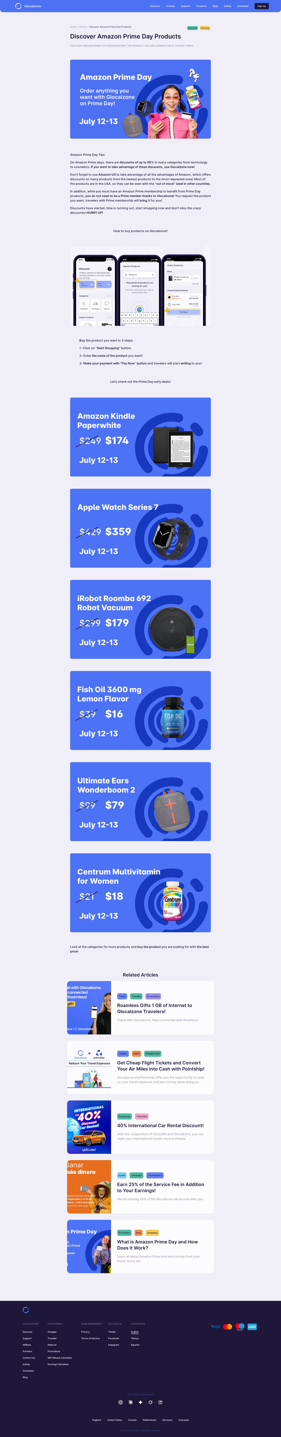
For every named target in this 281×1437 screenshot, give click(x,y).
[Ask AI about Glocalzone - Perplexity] (160, 1402)
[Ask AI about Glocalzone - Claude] (130, 1402)
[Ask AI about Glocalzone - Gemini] (140, 1402)
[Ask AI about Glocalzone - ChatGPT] (120, 1402)
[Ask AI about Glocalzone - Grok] (150, 1402)
